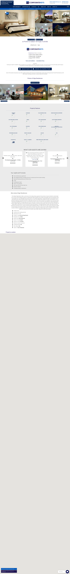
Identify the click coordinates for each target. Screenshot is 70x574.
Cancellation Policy (40, 60)
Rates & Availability (17, 6)
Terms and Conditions (30, 60)
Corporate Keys (25, 6)
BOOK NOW (25, 69)
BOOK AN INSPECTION (42, 69)
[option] (12, 92)
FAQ (38, 6)
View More (34, 159)
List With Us (34, 6)
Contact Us (54, 6)
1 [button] (31, 101)
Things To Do (43, 6)
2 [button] (33, 101)
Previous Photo (4, 101)
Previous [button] (2, 157)
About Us (49, 6)
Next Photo (66, 101)
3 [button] (35, 101)
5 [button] (38, 101)
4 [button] (36, 101)
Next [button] (67, 157)
